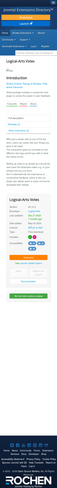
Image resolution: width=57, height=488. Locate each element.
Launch (25, 23)
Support (38, 272)
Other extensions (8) (18, 130)
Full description (16, 118)
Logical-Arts (34, 211)
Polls (45, 83)
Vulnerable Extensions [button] (13, 46)
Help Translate (36, 462)
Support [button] (24, 39)
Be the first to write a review (28, 296)
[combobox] (36, 52)
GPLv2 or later (35, 227)
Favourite (12, 103)
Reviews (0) (14, 124)
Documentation (28, 281)
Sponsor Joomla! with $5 (14, 462)
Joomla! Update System (31, 263)
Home (5, 32)
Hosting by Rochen (28, 486)
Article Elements (14, 87)
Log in (34, 46)
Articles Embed (13, 83)
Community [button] (8, 39)
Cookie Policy (49, 459)
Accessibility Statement (12, 459)
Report (23, 103)
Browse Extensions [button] (22, 32)
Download (25, 17)
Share (33, 103)
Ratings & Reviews (32, 83)
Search (41, 32)
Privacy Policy (33, 459)
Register (45, 46)
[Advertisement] (28, 333)
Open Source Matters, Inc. (31, 471)
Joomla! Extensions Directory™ (28, 9)
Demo (19, 270)
